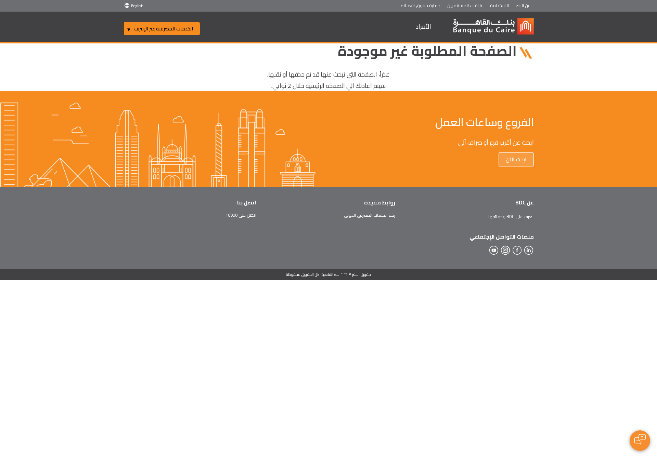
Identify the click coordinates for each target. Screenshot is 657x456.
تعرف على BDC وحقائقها (511, 216)
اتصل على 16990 (241, 215)
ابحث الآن (516, 159)
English (137, 5)
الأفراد (423, 26)
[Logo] (493, 28)
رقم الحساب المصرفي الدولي (369, 215)
